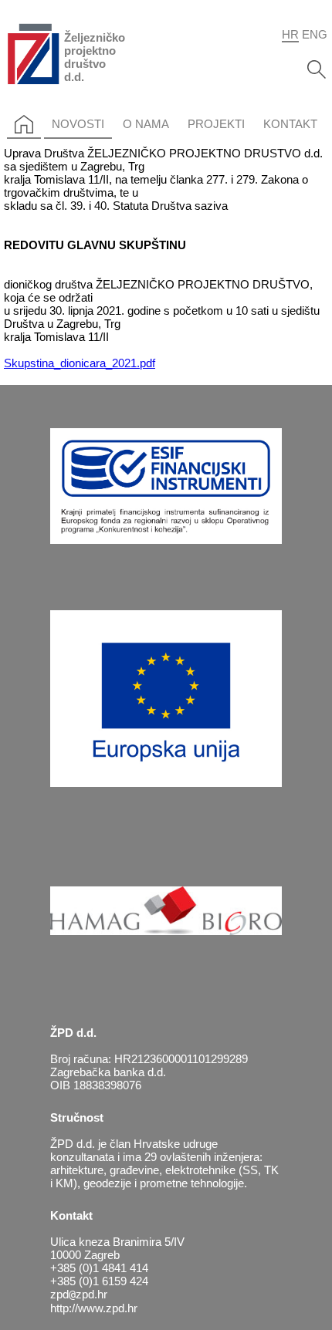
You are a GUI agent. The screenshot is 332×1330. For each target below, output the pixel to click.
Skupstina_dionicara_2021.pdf (79, 363)
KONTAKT (290, 123)
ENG (314, 34)
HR (290, 34)
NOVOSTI (78, 123)
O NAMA (146, 123)
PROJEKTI (216, 123)
